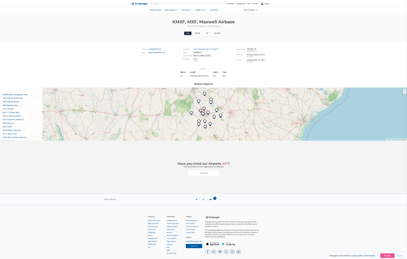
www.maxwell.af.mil (156, 52)
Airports (169, 232)
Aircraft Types (171, 253)
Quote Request (153, 226)
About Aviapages (191, 220)
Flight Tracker (152, 241)
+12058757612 (154, 49)
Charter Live (152, 229)
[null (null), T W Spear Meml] (205, 121)
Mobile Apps (152, 244)
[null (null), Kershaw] (208, 113)
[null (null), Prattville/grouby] (201, 111)
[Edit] (196, 199)
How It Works (190, 223)
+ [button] (404, 90)
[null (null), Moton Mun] (217, 110)
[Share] (203, 199)
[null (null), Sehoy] (221, 116)
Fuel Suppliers (171, 238)
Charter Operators (173, 223)
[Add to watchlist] (210, 199)
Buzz (149, 235)
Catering (170, 244)
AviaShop (230, 4)
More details (370, 256)
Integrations (240, 4)
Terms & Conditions (192, 226)
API (248, 4)
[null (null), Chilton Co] (199, 101)
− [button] (404, 93)
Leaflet (388, 140)
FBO (168, 247)
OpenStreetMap (396, 140)
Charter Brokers (172, 226)
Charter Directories (154, 220)
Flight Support (171, 241)
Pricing (255, 4)
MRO (168, 250)
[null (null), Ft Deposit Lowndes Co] (199, 122)
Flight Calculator (155, 10)
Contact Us (194, 246)
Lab (149, 247)
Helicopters (170, 229)
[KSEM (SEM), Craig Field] (191, 113)
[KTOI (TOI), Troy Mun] (210, 124)
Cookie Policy (190, 232)
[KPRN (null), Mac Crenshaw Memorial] (199, 124)
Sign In (267, 4)
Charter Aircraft (172, 220)
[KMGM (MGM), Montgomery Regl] (203, 114)
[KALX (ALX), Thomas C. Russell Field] (211, 100)
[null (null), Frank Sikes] (205, 127)
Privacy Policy (190, 229)
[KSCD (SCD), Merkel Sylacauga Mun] (205, 94)
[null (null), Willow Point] (211, 102)
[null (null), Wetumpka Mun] (204, 109)
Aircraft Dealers (172, 235)
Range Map (151, 232)
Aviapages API (153, 238)
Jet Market (214, 10)
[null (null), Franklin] (214, 117)
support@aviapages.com (194, 241)
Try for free (204, 173)
